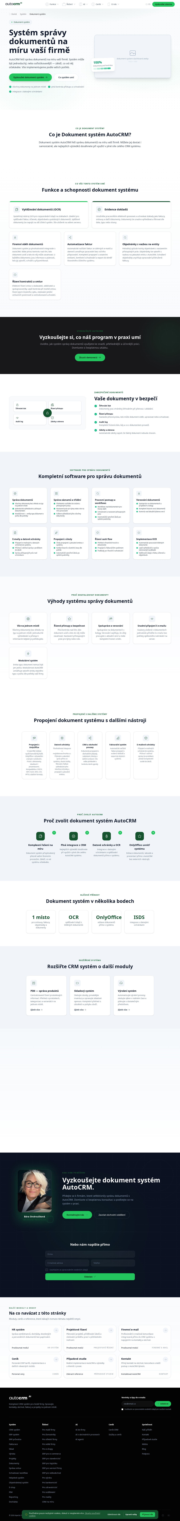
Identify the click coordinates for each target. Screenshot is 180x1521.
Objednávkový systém (18, 1482)
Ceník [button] (98, 4)
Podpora (145, 1453)
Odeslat (88, 1276)
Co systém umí (66, 77)
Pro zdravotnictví (49, 1487)
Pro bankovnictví (49, 1482)
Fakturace (13, 1444)
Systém (23, 14)
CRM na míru (48, 1501)
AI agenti (80, 1439)
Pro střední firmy (49, 1439)
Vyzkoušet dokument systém (28, 77)
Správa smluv (15, 1468)
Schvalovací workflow (18, 1473)
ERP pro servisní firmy (52, 1468)
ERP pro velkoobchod (51, 1473)
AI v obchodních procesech (88, 1434)
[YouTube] (168, 1515)
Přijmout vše (147, 1514)
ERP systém (14, 1434)
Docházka (13, 1501)
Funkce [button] (53, 4)
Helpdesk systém (16, 1477)
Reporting (13, 1497)
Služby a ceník (115, 1434)
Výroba (12, 1453)
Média (145, 1444)
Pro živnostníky (49, 1434)
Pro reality (46, 1497)
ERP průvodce (15, 1439)
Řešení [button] (70, 4)
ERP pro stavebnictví (51, 1458)
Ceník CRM (113, 1429)
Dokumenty (14, 1463)
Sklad (11, 1449)
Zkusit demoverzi (88, 357)
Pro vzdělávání (48, 1492)
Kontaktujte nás (75, 1214)
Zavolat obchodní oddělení (112, 1214)
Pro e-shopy (47, 1449)
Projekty (12, 1458)
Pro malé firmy (48, 1429)
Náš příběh (147, 1429)
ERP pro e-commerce (51, 1453)
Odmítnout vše (114, 1514)
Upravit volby (131, 1514)
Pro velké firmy (48, 1444)
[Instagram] (162, 1515)
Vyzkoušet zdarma (163, 4)
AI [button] (84, 4)
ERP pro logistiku (49, 1463)
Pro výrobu (47, 1477)
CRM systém (14, 1429)
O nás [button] (114, 4)
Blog (144, 1449)
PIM (11, 1492)
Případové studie (149, 1439)
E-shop (12, 1487)
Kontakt (145, 1434)
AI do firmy (80, 1429)
